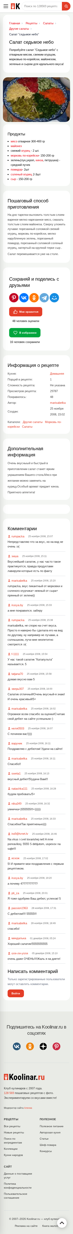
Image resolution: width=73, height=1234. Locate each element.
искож (15, 858)
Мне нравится (28, 311)
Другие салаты (33, 422)
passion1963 (19, 908)
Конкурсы (46, 1151)
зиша (14, 556)
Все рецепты (12, 1126)
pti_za (15, 893)
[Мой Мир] (54, 297)
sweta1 (16, 773)
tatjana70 (17, 673)
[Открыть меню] (5, 6)
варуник (16, 743)
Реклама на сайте (26, 1225)
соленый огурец (21, 174)
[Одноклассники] (34, 297)
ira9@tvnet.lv (19, 833)
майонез (16, 146)
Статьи (44, 1138)
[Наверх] (62, 1223)
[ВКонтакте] (24, 297)
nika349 (16, 803)
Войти (15, 993)
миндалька (18, 938)
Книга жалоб (50, 1225)
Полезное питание (51, 1126)
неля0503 (17, 728)
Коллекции (11, 1148)
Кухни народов (13, 1155)
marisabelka (19, 580)
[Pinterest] (13, 297)
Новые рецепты (14, 1132)
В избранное (28, 332)
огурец (25, 150)
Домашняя (57, 373)
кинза (39, 160)
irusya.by (17, 605)
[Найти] (66, 6)
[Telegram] (44, 297)
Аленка (28, 1108)
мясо (14, 141)
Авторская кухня (50, 1132)
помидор (16, 169)
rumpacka (17, 536)
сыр (13, 179)
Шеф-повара (48, 1144)
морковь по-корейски (25, 155)
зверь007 (17, 688)
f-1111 (15, 654)
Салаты (27, 426)
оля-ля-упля (19, 953)
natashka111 (19, 788)
